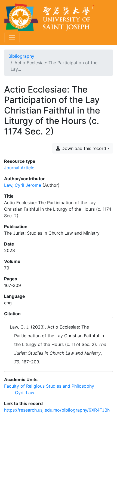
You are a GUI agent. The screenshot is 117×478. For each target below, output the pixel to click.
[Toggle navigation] (12, 37)
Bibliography (21, 56)
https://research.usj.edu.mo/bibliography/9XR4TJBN (57, 410)
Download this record (83, 148)
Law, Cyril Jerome (22, 185)
